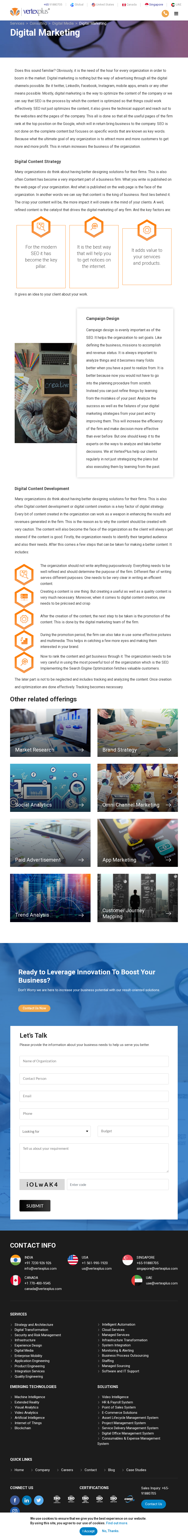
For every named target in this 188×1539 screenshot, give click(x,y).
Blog (111, 1470)
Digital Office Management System (128, 1433)
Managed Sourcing (116, 1366)
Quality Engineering (29, 1376)
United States (104, 4)
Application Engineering (32, 1361)
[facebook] (15, 1504)
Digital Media (63, 23)
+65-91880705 (147, 1263)
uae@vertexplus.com (162, 1283)
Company (42, 1470)
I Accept (88, 1531)
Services (17, 23)
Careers (67, 1470)
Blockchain (23, 1428)
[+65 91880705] (165, 13)
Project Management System (124, 1423)
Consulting (38, 23)
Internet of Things (28, 1423)
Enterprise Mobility (28, 1356)
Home (19, 1470)
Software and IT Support (120, 1371)
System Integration (116, 1345)
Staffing (108, 1361)
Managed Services (116, 1335)
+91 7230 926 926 (38, 1263)
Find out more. (117, 1523)
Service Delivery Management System (130, 1428)
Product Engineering (30, 1366)
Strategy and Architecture (34, 1325)
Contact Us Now (34, 1008)
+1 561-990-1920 (95, 1263)
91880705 (53, 4)
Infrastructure (25, 1340)
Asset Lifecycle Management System (130, 1418)
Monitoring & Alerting (118, 1350)
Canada (131, 4)
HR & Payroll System (117, 1402)
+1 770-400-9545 (37, 1283)
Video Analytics (26, 1413)
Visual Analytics (27, 1407)
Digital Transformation (31, 1330)
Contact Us (153, 1504)
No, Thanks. (110, 1531)
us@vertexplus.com (97, 1268)
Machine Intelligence (30, 1397)
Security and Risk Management (38, 1335)
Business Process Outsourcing (125, 1355)
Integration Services (30, 1371)
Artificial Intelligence (30, 1418)
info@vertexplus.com (41, 1268)
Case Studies (136, 1470)
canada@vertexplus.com (43, 1289)
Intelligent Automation (118, 1324)
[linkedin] (27, 1504)
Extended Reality (27, 1402)
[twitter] (39, 1504)
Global (78, 4)
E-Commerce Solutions (119, 1413)
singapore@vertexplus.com (157, 1268)
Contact (91, 1470)
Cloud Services (113, 1330)
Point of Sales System (119, 1407)
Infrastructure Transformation (124, 1340)
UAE (178, 4)
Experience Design (28, 1345)
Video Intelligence (115, 1397)
